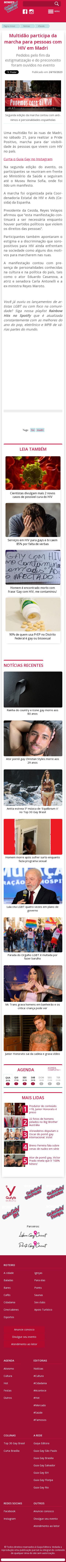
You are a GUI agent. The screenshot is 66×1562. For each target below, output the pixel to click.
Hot (6, 1383)
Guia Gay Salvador (44, 1465)
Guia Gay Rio (41, 1487)
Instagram (10, 1518)
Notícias (26, 26)
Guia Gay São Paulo (45, 1450)
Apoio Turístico (43, 1309)
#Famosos (40, 1420)
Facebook (9, 1511)
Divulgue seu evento (24, 1337)
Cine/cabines (11, 1309)
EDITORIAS (40, 1360)
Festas (8, 1390)
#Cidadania (40, 1383)
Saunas (38, 1295)
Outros (8, 1398)
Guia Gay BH (41, 1472)
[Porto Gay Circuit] (33, 1245)
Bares (7, 1287)
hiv (32, 430)
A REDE (38, 1435)
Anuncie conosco (24, 1329)
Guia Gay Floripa (43, 1480)
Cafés (7, 1295)
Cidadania (9, 1302)
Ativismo (9, 1368)
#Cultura (39, 1376)
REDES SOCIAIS (13, 1503)
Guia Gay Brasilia (44, 1458)
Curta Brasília (11, 1450)
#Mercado (40, 1405)
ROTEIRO (9, 1265)
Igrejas (38, 1273)
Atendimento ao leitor (24, 1344)
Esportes (9, 1317)
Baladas (8, 1280)
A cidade (9, 1273)
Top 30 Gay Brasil (14, 1443)
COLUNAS (10, 1435)
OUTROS (39, 1503)
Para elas (39, 1280)
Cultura (8, 1376)
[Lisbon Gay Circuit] (33, 1234)
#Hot (37, 1398)
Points (38, 1287)
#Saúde (41, 26)
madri (40, 430)
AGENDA (38, 1069)
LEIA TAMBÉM (33, 449)
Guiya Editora (41, 1443)
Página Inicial (9, 26)
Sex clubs (39, 1302)
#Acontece (40, 1390)
